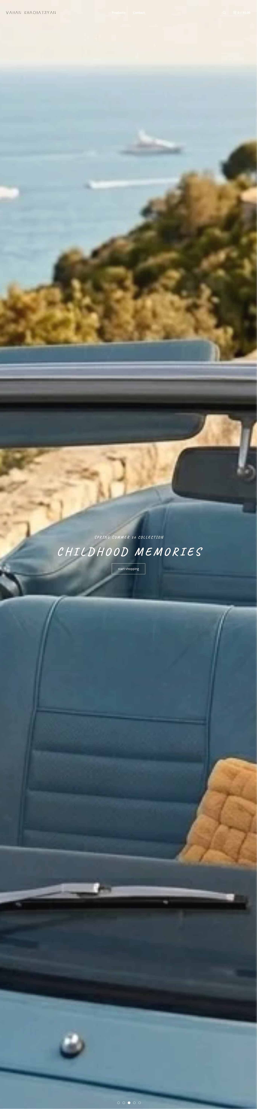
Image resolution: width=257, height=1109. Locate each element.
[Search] (224, 13)
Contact (139, 13)
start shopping (128, 569)
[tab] (118, 1102)
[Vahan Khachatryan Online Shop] (31, 13)
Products (118, 13)
